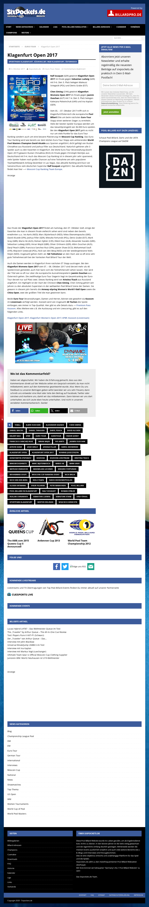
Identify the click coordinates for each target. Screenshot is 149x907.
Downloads (12, 859)
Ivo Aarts (59, 441)
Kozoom (41, 458)
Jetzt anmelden (111, 112)
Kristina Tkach (81, 458)
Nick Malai (70, 474)
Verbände (135, 27)
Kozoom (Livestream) (78, 317)
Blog (9, 731)
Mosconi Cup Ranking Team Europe (44, 169)
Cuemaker (121, 27)
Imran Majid (44, 441)
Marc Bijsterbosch (41, 463)
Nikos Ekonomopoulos (60, 480)
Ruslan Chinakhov (19, 496)
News (57, 69)
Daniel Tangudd (37, 430)
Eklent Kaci (15, 436)
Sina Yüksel (82, 496)
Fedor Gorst (72, 436)
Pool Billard (77, 485)
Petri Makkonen (58, 485)
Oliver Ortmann (18, 485)
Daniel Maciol (17, 430)
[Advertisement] (51, 201)
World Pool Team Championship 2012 (79, 542)
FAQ (9, 863)
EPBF (64, 317)
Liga (55, 27)
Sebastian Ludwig (41, 496)
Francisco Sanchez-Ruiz (21, 441)
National (11, 775)
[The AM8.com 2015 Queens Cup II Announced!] (21, 527)
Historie (10, 868)
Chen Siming (75, 425)
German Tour (13, 755)
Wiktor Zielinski (45, 502)
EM (8, 745)
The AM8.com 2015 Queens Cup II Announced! (18, 543)
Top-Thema (12, 789)
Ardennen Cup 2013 (49, 540)
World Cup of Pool (16, 808)
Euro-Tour (49, 69)
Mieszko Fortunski (67, 469)
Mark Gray (74, 463)
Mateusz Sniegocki (19, 469)
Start (8, 27)
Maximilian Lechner (43, 469)
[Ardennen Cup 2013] (51, 527)
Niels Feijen (38, 480)
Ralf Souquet (49, 491)
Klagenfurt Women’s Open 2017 (45, 317)
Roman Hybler (68, 491)
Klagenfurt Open (18, 452)
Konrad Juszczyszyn (69, 452)
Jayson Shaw (16, 447)
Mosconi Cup (13, 770)
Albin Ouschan (33, 425)
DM (9, 741)
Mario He (59, 463)
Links (9, 882)
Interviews (12, 765)
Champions (11, 32)
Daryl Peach (56, 430)
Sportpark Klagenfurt (21, 502)
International (13, 760)
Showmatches (14, 784)
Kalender (44, 27)
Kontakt (82, 895)
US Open (11, 794)
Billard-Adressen (101, 27)
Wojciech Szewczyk (68, 502)
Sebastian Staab (63, 496)
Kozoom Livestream (59, 458)
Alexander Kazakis (55, 425)
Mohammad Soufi (18, 474)
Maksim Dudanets (18, 463)
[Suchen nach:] (127, 37)
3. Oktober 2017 (18, 69)
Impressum (138, 895)
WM (9, 799)
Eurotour (56, 436)
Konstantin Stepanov (20, 458)
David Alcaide (73, 430)
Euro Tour (41, 436)
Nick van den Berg (19, 480)
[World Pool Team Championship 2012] (82, 527)
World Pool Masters (16, 813)
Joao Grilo (32, 447)
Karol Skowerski (69, 447)
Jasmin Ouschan (77, 441)
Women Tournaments (18, 804)
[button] (19, 410)
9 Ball (18, 425)
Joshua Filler (49, 447)
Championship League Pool (20, 736)
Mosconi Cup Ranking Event (46, 474)
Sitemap (101, 895)
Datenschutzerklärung (109, 103)
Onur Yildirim (38, 485)
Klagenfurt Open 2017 (18, 317)
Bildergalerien (13, 840)
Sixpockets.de (35, 69)
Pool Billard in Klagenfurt (23, 491)
